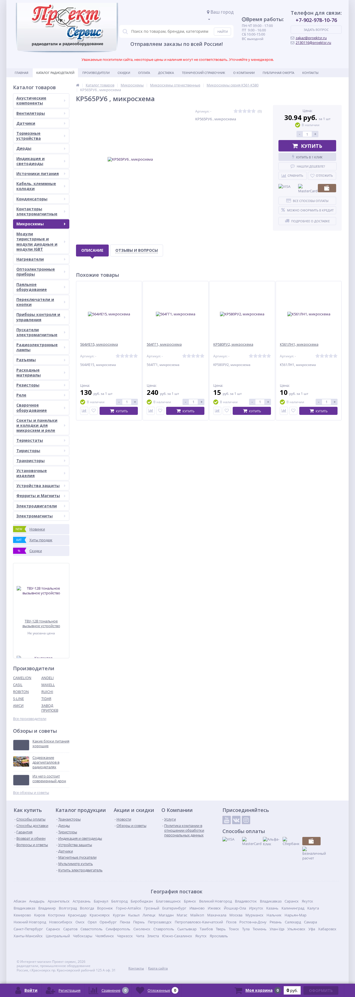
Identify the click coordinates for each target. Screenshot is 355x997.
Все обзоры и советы (31, 792)
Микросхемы (30, 223)
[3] (244, 111)
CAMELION (22, 677)
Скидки (124, 73)
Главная (21, 73)
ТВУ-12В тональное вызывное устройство (41, 623)
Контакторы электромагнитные (36, 211)
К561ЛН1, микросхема (299, 344)
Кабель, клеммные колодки (36, 186)
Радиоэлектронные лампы (37, 347)
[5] (253, 111)
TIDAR (46, 698)
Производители (96, 73)
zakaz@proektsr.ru (311, 37)
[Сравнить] (84, 411)
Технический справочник (203, 73)
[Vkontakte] (236, 820)
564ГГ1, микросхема (164, 344)
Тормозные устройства (28, 136)
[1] (236, 111)
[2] (240, 111)
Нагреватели (30, 259)
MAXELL (48, 684)
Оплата (144, 73)
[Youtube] (226, 820)
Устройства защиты (38, 485)
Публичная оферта (278, 73)
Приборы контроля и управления (38, 317)
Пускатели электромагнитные (36, 332)
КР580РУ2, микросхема (233, 344)
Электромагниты (34, 516)
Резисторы (27, 385)
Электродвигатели (36, 506)
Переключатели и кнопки (35, 302)
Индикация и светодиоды (30, 161)
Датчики (25, 123)
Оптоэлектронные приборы (35, 271)
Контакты (310, 73)
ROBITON (21, 691)
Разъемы (26, 359)
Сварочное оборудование (31, 407)
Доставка (166, 73)
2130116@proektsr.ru (313, 42)
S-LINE (18, 698)
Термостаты (29, 440)
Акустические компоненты (31, 100)
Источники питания (37, 173)
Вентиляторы (30, 113)
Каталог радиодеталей (55, 73)
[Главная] (77, 85)
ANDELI (47, 677)
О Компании (244, 73)
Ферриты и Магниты (38, 495)
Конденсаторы (31, 198)
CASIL (17, 684)
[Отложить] (94, 411)
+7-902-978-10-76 (316, 20)
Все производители (29, 718)
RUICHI (47, 691)
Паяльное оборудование (31, 287)
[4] (249, 111)
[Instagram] (246, 820)
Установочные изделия (31, 473)
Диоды (23, 148)
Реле (21, 395)
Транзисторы (30, 460)
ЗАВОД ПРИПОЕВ (49, 708)
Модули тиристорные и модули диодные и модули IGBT (36, 241)
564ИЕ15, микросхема (99, 344)
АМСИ (18, 705)
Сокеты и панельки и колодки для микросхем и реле (36, 425)
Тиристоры (28, 450)
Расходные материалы (28, 372)
